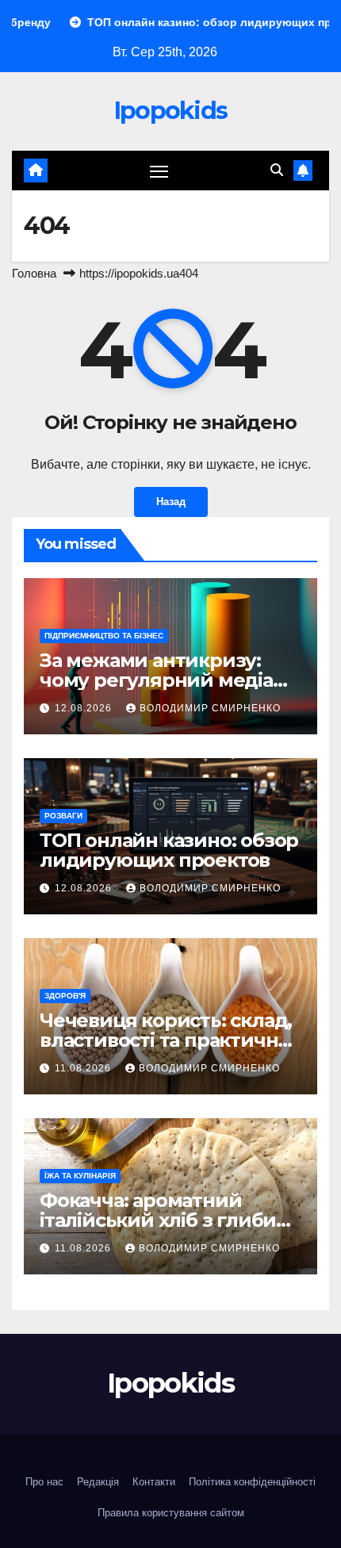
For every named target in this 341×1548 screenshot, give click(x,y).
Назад (171, 502)
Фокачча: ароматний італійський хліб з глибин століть (164, 1220)
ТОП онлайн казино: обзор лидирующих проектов (169, 850)
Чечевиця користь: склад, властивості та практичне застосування (166, 1040)
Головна (34, 273)
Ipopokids (171, 110)
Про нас (44, 1482)
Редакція (98, 1482)
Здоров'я (65, 995)
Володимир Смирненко (210, 708)
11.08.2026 (84, 1068)
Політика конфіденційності (252, 1482)
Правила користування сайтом (171, 1513)
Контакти (153, 1482)
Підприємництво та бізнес (103, 635)
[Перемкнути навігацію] (159, 170)
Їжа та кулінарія (80, 1175)
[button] (276, 170)
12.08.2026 (85, 708)
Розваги (63, 815)
